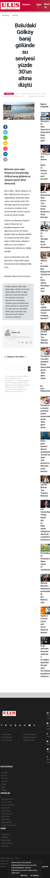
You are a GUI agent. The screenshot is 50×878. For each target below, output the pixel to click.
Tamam (35, 875)
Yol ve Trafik (6, 802)
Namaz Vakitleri (7, 805)
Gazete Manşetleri (8, 825)
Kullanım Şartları (30, 734)
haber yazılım (5, 872)
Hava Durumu (7, 799)
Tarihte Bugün (7, 814)
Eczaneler (5, 808)
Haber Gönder (29, 740)
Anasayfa (6, 15)
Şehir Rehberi (6, 822)
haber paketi (5, 869)
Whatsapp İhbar (29, 737)
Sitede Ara (5, 834)
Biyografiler (6, 840)
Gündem (26, 4)
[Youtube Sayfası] (16, 725)
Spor (3, 787)
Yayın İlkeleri (6, 737)
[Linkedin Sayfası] (21, 725)
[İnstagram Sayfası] (12, 725)
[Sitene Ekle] (35, 725)
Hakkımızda (6, 734)
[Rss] (26, 725)
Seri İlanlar (5, 819)
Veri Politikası (6, 740)
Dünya (4, 775)
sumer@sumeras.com (21, 337)
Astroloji (4, 846)
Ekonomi (5, 778)
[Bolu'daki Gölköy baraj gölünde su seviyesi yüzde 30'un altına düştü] (18, 111)
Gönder (30, 369)
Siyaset (4, 781)
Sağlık (3, 784)
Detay (24, 875)
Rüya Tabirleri (6, 843)
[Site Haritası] (31, 725)
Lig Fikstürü (6, 811)
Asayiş (4, 790)
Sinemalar (5, 816)
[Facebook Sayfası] (2, 725)
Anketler (4, 837)
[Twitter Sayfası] (7, 725)
